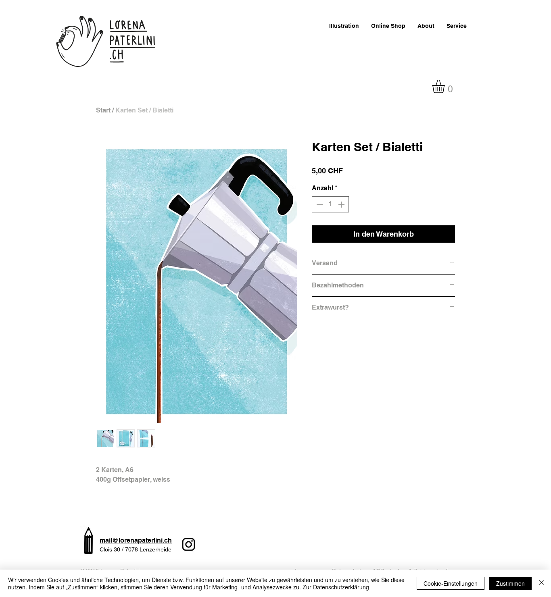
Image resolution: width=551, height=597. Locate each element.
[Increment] (342, 204)
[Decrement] (318, 204)
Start (103, 110)
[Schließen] (541, 583)
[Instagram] (188, 544)
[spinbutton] (330, 204)
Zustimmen (510, 583)
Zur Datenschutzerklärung (336, 587)
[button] (446, 86)
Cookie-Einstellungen (451, 583)
